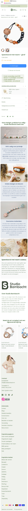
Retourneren (5, 428)
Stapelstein (5, 489)
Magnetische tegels (7, 439)
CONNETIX (5, 464)
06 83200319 (5, 380)
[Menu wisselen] (2, 9)
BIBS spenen (5, 446)
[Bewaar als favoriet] (3, 90)
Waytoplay (5, 498)
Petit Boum (5, 481)
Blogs (3, 411)
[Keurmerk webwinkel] (14, 399)
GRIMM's (4, 472)
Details (3, 102)
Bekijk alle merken (7, 459)
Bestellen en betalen (7, 420)
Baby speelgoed (6, 448)
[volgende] (25, 6)
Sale (3, 451)
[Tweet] (10, 116)
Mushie (3, 479)
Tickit (3, 493)
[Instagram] (5, 394)
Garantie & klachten (7, 425)
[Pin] (13, 116)
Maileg (3, 476)
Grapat (3, 467)
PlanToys (4, 484)
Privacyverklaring (18, 509)
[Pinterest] (9, 394)
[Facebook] (2, 394)
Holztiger (4, 474)
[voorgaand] (2, 6)
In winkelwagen (14, 66)
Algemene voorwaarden (7, 509)
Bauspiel (4, 462)
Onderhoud (5, 109)
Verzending (5, 423)
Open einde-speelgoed (8, 436)
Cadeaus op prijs (10, 15)
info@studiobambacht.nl (8, 382)
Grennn (4, 469)
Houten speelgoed (7, 441)
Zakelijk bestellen (6, 413)
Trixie (3, 496)
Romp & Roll (5, 486)
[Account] (19, 9)
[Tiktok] (12, 394)
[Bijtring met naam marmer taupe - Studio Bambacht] (9, 332)
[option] (14, 33)
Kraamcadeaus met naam (9, 443)
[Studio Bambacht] (14, 10)
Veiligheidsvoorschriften (8, 106)
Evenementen (5, 415)
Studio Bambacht (6, 491)
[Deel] (7, 116)
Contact (4, 408)
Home (3, 15)
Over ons (4, 418)
